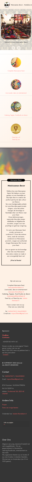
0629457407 (12, 311)
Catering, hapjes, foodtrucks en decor (16, 115)
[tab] (16, 423)
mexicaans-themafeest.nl (16, 292)
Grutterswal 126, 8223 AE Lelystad (13, 392)
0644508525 (22, 311)
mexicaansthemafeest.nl (16, 287)
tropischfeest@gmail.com (19, 313)
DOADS (5, 355)
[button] (13, 48)
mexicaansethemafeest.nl (16, 296)
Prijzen (4, 404)
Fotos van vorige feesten (10, 407)
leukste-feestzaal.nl (20, 299)
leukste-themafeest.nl (19, 414)
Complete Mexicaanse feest (16, 71)
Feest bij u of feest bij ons (16, 138)
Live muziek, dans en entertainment (16, 93)
